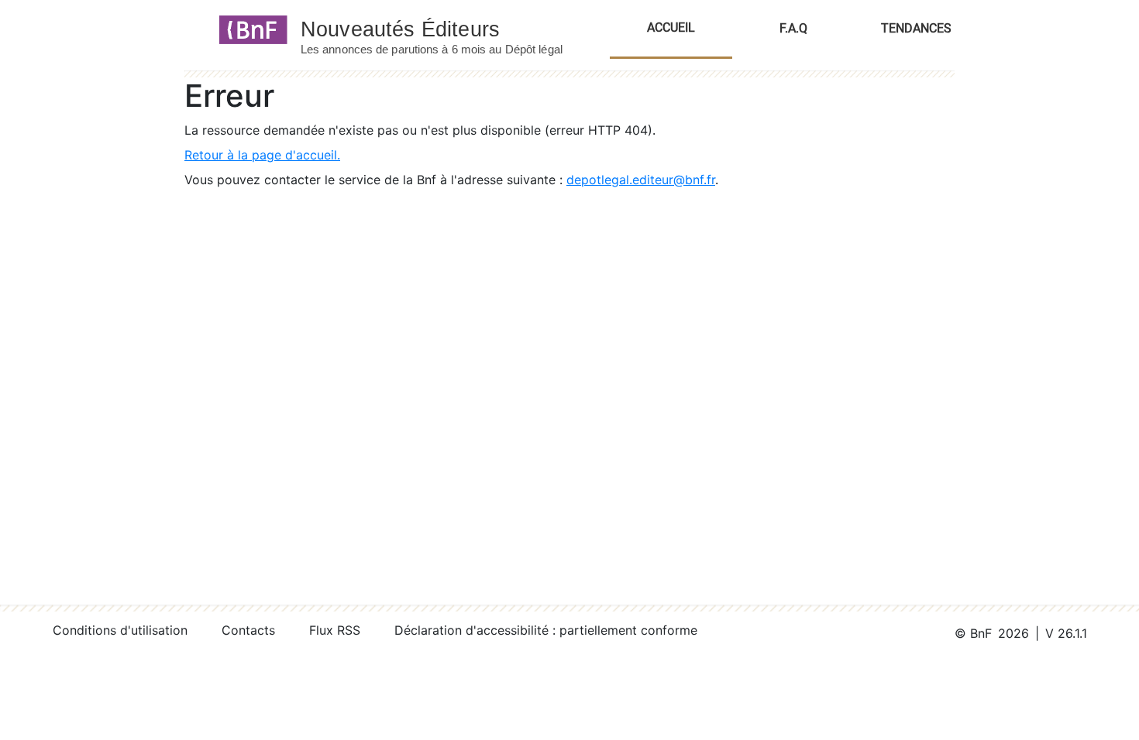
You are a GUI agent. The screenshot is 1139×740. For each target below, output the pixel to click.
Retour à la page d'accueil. (262, 155)
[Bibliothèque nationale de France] (248, 28)
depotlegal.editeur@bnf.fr (640, 179)
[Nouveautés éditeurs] (445, 28)
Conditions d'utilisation (120, 630)
